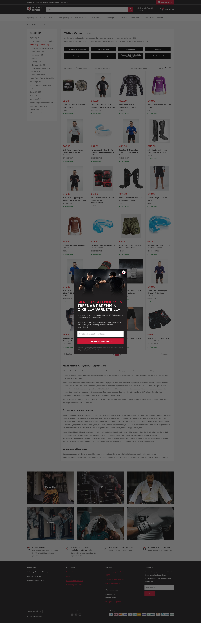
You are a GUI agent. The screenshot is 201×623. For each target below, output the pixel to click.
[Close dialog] (123, 272)
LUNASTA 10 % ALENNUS (100, 341)
